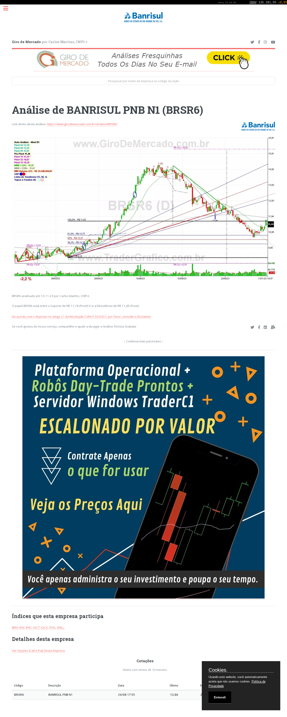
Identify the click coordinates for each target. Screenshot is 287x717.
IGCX (44, 627)
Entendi (220, 697)
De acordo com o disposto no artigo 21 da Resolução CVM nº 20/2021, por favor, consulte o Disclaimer (81, 317)
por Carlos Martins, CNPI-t (49, 41)
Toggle (8, 8)
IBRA (15, 627)
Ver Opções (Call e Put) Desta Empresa (38, 651)
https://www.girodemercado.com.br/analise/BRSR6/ (82, 124)
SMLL (60, 627)
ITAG (52, 627)
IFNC (29, 627)
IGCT (36, 627)
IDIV (21, 627)
